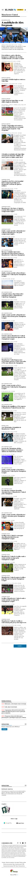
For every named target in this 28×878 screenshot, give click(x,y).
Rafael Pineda (5, 625)
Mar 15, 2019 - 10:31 (12, 341)
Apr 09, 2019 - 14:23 (10, 320)
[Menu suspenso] (3, 10)
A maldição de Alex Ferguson (12, 24)
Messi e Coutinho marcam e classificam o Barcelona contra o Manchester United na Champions (13, 253)
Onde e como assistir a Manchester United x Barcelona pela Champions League (14, 316)
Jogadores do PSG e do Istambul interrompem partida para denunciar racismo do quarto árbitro (12, 184)
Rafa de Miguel (5, 83)
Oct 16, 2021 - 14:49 (15, 61)
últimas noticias (6, 701)
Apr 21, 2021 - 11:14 (17, 83)
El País (3, 236)
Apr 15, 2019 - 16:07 (10, 278)
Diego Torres (4, 188)
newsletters (5, 724)
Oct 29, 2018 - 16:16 (12, 496)
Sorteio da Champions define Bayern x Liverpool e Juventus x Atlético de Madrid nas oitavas (12, 450)
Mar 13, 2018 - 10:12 (10, 562)
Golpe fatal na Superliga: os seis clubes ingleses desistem (12, 101)
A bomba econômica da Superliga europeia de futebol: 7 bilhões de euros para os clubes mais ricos (13, 156)
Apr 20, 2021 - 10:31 (18, 160)
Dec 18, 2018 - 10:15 (12, 431)
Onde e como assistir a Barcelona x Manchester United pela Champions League (14, 274)
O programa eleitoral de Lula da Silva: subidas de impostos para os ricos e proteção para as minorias (13, 711)
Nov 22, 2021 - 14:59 (16, 45)
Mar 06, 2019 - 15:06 (10, 391)
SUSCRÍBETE (20, 9)
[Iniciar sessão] (25, 10)
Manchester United (10, 15)
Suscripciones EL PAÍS (19, 864)
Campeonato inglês (6, 206)
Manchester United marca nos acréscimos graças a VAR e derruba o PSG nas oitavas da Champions (14, 361)
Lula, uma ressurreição (11, 707)
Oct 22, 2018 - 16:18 (10, 520)
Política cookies (22, 862)
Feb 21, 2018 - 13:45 (16, 625)
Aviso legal (17, 862)
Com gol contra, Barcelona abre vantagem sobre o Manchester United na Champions (12, 295)
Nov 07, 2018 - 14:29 (10, 475)
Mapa (14, 864)
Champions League (6, 179)
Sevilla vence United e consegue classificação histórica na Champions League (12, 537)
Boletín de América (7, 789)
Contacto (4, 862)
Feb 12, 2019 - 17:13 (12, 410)
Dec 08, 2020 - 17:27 (12, 188)
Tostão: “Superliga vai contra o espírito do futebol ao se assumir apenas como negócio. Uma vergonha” (12, 128)
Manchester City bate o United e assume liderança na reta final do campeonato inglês (13, 210)
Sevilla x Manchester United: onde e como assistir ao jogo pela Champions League (14, 600)
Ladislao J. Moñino (13, 104)
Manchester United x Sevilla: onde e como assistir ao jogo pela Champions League (14, 558)
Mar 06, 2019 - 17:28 (12, 365)
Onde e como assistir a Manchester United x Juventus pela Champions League (13, 516)
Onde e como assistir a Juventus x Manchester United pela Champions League (14, 471)
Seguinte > (20, 646)
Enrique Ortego (5, 45)
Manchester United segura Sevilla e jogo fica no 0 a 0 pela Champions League (14, 579)
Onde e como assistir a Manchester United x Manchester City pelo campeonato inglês (13, 232)
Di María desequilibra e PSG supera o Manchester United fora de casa (14, 407)
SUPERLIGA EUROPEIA (6, 77)
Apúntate (4, 729)
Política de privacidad (7, 864)
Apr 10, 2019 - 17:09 (12, 299)
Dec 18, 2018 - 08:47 (9, 454)
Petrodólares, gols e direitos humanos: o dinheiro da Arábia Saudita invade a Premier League (13, 57)
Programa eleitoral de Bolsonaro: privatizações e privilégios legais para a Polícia (14, 716)
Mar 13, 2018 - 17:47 (12, 541)
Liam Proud (4, 61)
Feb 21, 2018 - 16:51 (16, 583)
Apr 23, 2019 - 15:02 (10, 236)
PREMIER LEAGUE (5, 425)
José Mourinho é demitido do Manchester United (11, 428)
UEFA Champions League (7, 250)
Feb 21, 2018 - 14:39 (9, 604)
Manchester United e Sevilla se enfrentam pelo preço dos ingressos (14, 621)
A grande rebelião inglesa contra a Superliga (13, 80)
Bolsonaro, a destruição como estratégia (15, 704)
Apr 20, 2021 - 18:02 (17, 133)
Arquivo (4, 804)
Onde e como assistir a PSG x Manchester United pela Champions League (14, 387)
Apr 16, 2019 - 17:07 (12, 257)
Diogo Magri (4, 133)
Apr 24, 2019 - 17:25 (12, 214)
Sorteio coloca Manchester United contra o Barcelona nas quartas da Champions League (13, 337)
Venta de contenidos (10, 862)
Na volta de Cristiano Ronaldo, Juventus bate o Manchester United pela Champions (14, 492)
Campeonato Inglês (6, 229)
